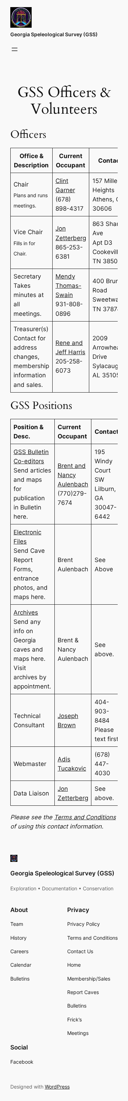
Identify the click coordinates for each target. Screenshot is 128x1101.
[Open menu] (14, 49)
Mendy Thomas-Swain (68, 285)
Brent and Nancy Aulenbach (73, 475)
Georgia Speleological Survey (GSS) (54, 34)
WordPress (57, 1087)
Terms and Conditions (85, 817)
